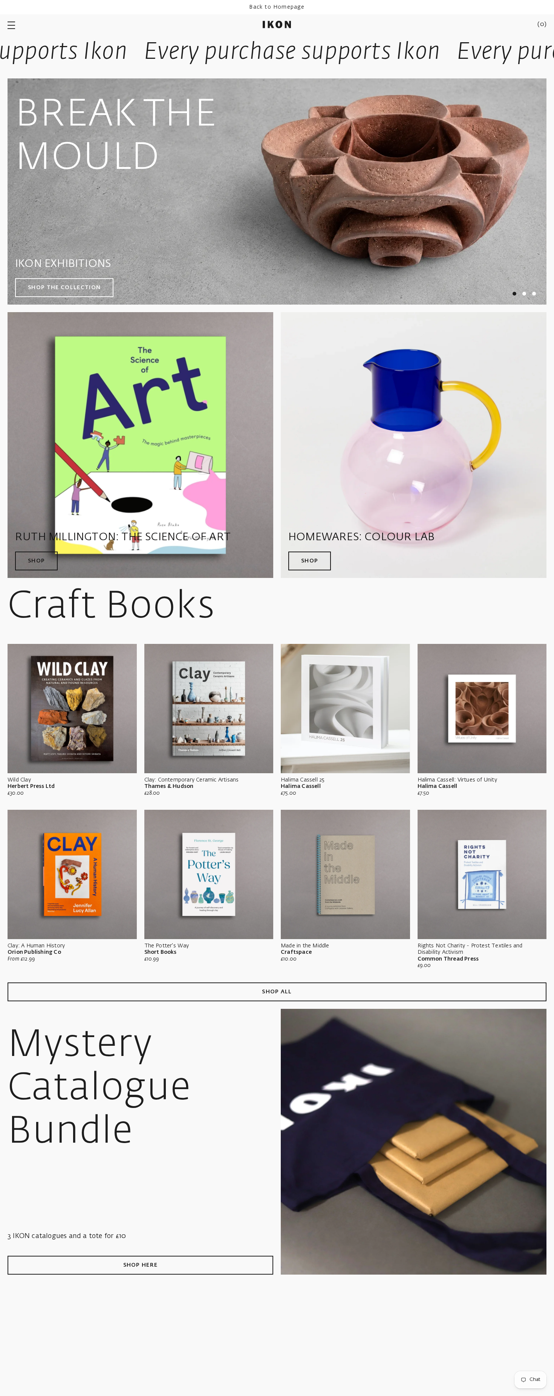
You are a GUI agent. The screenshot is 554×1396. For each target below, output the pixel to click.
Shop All (277, 992)
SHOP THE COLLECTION (64, 287)
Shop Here (140, 1265)
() (541, 24)
